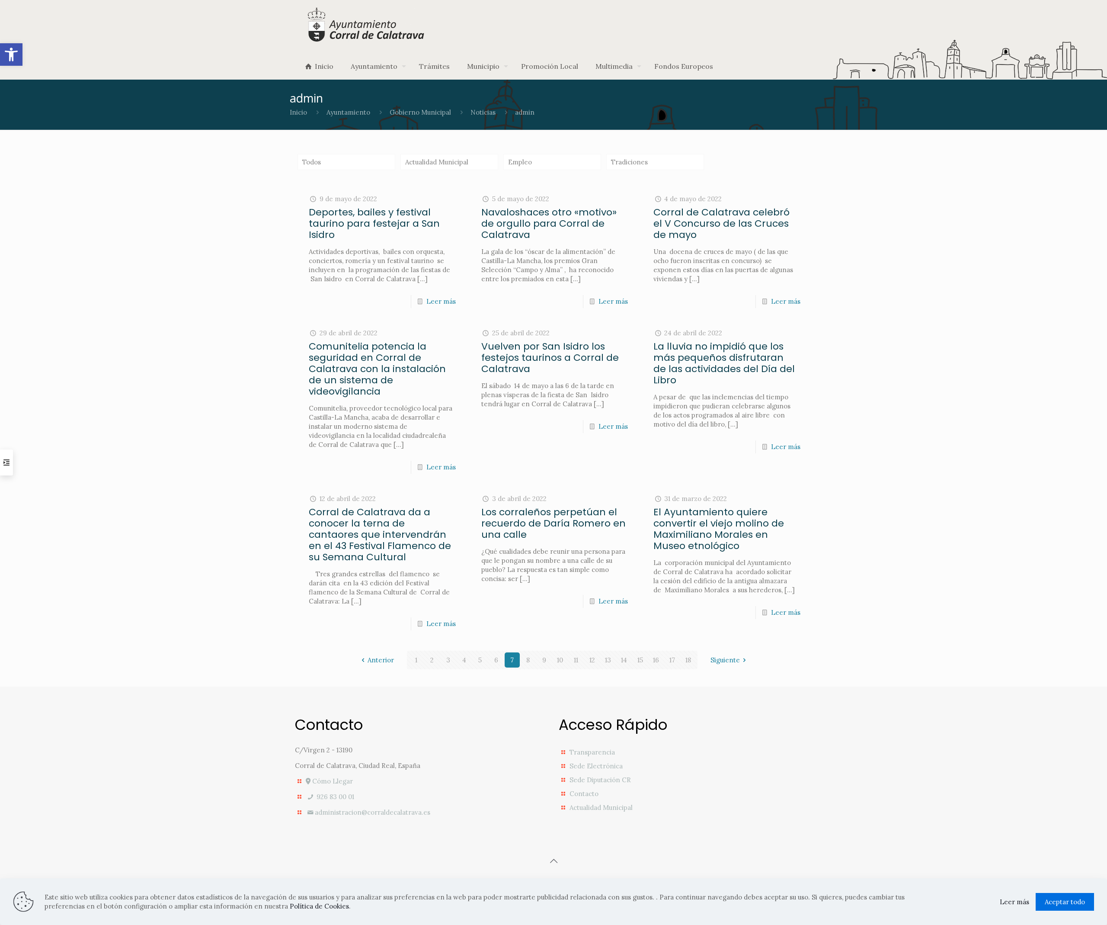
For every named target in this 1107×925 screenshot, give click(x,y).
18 (688, 660)
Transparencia (592, 752)
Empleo (520, 162)
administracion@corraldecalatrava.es (372, 812)
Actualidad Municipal (436, 162)
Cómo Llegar (331, 781)
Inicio (298, 112)
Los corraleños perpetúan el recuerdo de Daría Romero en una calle (553, 523)
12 (592, 660)
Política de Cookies (319, 906)
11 (576, 660)
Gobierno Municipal (420, 112)
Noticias (483, 112)
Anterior (381, 660)
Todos (311, 162)
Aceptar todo (1065, 902)
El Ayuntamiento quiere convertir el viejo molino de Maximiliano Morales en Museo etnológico (718, 528)
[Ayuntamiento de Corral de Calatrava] (367, 24)
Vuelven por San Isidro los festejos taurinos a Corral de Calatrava (550, 358)
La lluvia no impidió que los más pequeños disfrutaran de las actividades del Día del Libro (724, 363)
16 (656, 660)
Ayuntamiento (348, 112)
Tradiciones (629, 162)
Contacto (583, 794)
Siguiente (725, 660)
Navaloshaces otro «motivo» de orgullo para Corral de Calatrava (549, 223)
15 (640, 660)
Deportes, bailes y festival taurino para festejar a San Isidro (374, 223)
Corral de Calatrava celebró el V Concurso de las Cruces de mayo (721, 223)
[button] (11, 54)
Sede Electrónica (596, 766)
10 (560, 660)
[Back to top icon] (553, 861)
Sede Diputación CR (600, 780)
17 (672, 660)
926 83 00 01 (334, 797)
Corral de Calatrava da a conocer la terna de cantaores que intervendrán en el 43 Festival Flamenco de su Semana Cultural (380, 534)
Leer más (441, 301)
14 (624, 660)
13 (608, 660)
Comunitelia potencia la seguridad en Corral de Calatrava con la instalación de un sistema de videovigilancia (377, 369)
